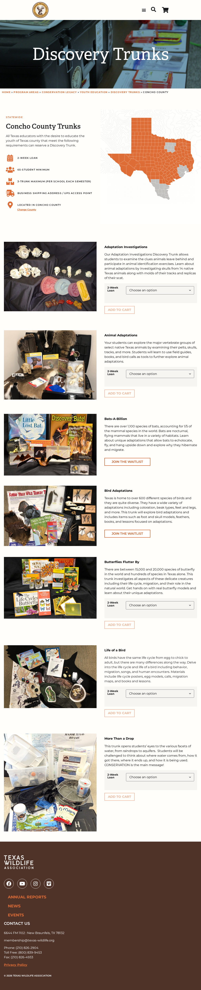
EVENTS (16, 915)
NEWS (14, 906)
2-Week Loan (112, 289)
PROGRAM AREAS (26, 92)
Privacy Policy (15, 965)
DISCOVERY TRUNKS (125, 92)
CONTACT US (17, 923)
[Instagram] (35, 884)
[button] (144, 10)
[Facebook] (9, 884)
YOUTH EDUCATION (94, 92)
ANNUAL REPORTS (27, 897)
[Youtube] (22, 884)
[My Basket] (165, 10)
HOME (6, 92)
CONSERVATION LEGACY (59, 92)
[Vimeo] (49, 884)
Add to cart (119, 310)
